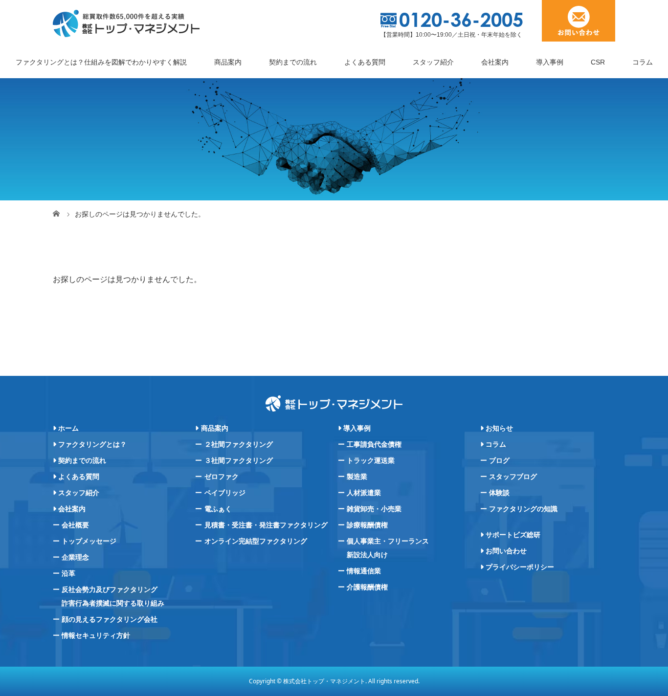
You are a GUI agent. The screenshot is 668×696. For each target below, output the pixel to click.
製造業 (357, 476)
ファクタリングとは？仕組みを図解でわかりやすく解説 (101, 62)
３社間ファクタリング (238, 460)
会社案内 (495, 62)
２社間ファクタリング (238, 444)
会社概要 (75, 525)
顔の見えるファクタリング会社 (109, 619)
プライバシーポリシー (520, 567)
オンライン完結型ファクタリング (255, 541)
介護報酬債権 (367, 587)
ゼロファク (221, 476)
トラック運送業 (371, 460)
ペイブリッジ (224, 493)
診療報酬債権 (367, 525)
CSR (598, 62)
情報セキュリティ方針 (96, 635)
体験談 (499, 493)
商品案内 (228, 62)
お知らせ (499, 428)
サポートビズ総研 (513, 535)
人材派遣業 (364, 493)
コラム (642, 62)
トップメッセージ (89, 541)
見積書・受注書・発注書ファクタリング (266, 525)
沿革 (68, 573)
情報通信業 (364, 571)
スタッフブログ (513, 476)
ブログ (499, 460)
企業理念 (75, 557)
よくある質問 (364, 62)
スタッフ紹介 (433, 62)
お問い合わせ (506, 551)
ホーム (68, 428)
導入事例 (549, 62)
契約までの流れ (293, 62)
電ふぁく (218, 509)
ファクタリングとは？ (92, 444)
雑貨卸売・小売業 (374, 509)
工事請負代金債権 (374, 444)
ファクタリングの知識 (523, 509)
